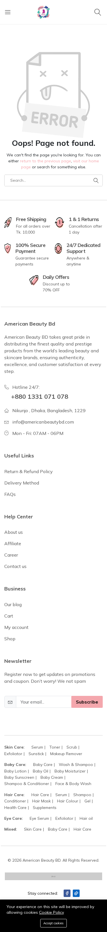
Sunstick (36, 753)
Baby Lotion (15, 771)
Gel (87, 801)
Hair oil (86, 818)
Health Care (15, 807)
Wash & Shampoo (76, 764)
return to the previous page (45, 160)
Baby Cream (52, 777)
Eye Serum (39, 818)
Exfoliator (13, 753)
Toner (54, 747)
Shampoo (82, 794)
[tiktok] (76, 893)
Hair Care (40, 794)
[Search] (98, 12)
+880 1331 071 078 (39, 396)
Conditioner (15, 801)
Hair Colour (67, 801)
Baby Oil (40, 771)
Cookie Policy (51, 912)
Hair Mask (41, 801)
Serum (37, 747)
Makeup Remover (66, 753)
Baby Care (43, 764)
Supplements (44, 807)
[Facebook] (67, 893)
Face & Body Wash (73, 783)
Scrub (71, 747)
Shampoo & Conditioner (26, 783)
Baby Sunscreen (19, 777)
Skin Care (33, 829)
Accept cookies (53, 923)
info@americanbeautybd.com (43, 422)
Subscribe (87, 702)
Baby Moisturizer (70, 771)
